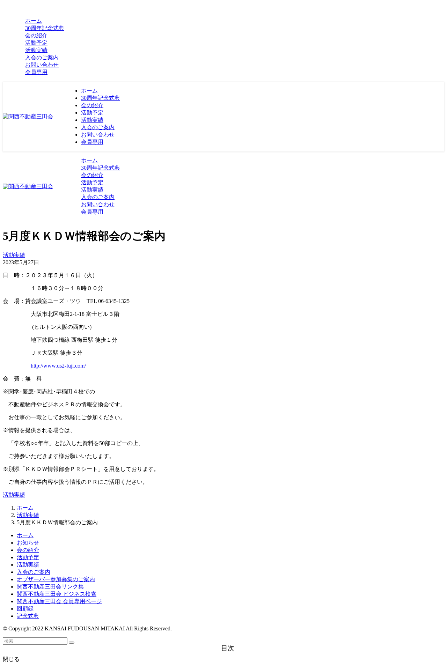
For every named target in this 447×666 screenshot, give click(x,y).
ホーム (25, 535)
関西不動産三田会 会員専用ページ (59, 601)
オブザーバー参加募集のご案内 (56, 579)
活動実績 (14, 255)
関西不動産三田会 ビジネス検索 (56, 594)
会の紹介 (28, 550)
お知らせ (28, 543)
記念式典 (28, 616)
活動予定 (28, 557)
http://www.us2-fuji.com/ (58, 366)
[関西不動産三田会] (28, 116)
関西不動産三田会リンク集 (50, 587)
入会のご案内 (33, 572)
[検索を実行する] (71, 643)
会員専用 (36, 72)
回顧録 (25, 609)
